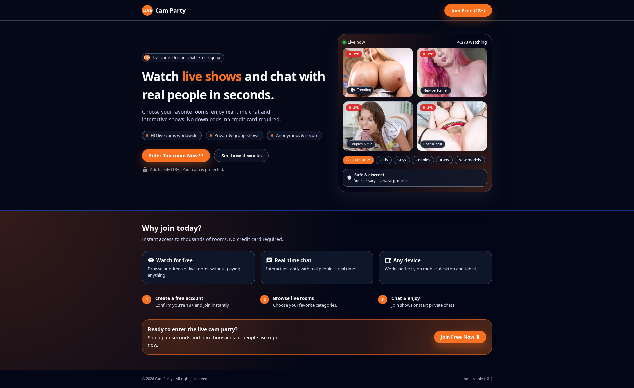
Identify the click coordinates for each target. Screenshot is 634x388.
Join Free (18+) (468, 10)
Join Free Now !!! (460, 337)
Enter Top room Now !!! (176, 155)
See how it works (241, 155)
